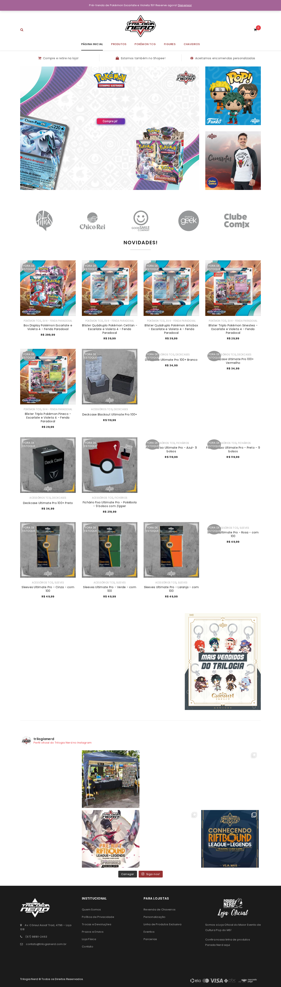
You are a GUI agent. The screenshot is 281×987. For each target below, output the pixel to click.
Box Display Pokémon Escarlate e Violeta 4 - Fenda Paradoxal (48, 327)
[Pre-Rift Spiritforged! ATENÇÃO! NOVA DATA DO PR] (110, 839)
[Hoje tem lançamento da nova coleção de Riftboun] (230, 779)
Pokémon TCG (32, 320)
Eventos (149, 932)
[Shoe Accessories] (233, 160)
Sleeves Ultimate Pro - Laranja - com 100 (171, 589)
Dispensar (185, 5)
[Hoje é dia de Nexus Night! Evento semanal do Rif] (51, 839)
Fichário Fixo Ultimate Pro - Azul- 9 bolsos (171, 449)
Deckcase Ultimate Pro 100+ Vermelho (233, 361)
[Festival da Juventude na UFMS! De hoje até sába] (110, 779)
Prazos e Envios (92, 932)
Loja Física (89, 939)
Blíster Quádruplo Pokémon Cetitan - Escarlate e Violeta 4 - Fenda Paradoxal (109, 329)
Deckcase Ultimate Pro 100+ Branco (171, 360)
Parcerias (150, 939)
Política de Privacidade (98, 917)
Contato (87, 947)
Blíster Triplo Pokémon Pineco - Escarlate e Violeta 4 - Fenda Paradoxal (48, 417)
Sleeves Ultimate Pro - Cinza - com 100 (48, 589)
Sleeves (59, 582)
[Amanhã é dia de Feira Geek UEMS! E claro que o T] (170, 779)
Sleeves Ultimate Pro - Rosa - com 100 (233, 534)
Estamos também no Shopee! (143, 58)
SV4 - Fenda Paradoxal (57, 320)
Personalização (155, 917)
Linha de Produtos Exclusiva (162, 924)
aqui (227, 945)
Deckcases (121, 409)
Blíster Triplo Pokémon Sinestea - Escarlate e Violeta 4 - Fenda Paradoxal (233, 329)
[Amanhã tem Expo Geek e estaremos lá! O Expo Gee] (51, 779)
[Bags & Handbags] (233, 95)
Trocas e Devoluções (96, 924)
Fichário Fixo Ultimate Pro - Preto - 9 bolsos (233, 449)
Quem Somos (91, 909)
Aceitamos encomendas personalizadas (225, 58)
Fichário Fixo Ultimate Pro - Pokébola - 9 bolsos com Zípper (110, 504)
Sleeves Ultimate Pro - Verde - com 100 (109, 589)
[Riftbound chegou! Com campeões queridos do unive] (230, 839)
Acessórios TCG (102, 409)
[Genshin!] (223, 661)
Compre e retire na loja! (60, 58)
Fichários (121, 497)
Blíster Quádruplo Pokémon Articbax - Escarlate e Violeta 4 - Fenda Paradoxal (171, 329)
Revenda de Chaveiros (159, 909)
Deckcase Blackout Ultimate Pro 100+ (109, 414)
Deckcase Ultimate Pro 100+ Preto (48, 503)
